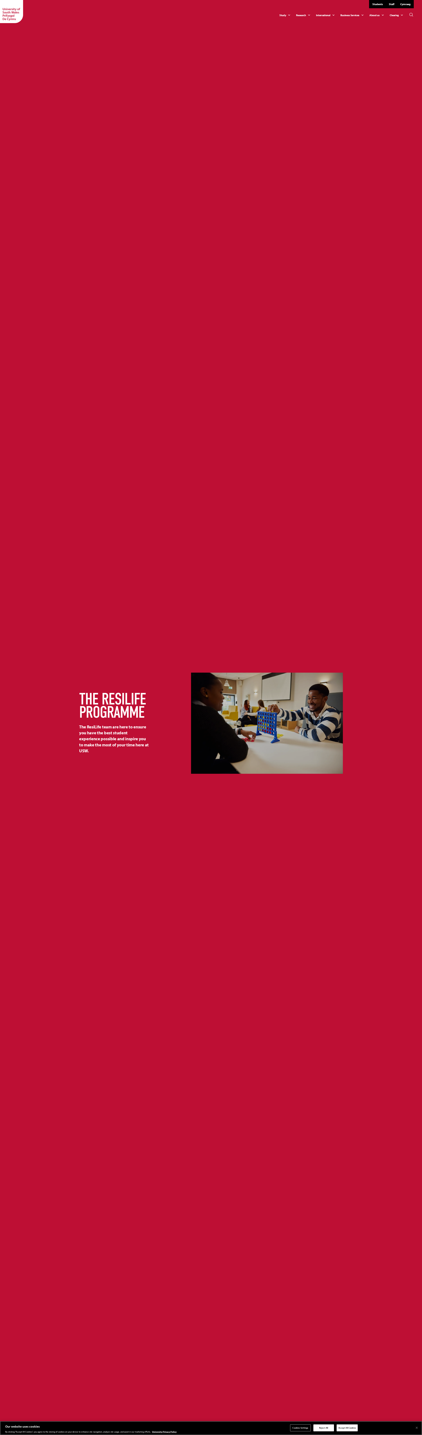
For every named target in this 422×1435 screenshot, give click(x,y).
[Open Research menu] (303, 15)
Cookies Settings (300, 1427)
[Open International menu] (325, 15)
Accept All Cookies (347, 1427)
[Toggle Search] (411, 14)
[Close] (416, 1427)
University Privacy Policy (164, 1431)
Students (377, 4)
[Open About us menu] (377, 15)
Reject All (323, 1427)
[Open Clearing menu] (397, 15)
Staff (391, 4)
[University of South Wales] (11, 11)
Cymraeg (405, 4)
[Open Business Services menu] (352, 15)
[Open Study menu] (285, 15)
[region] (211, 1428)
